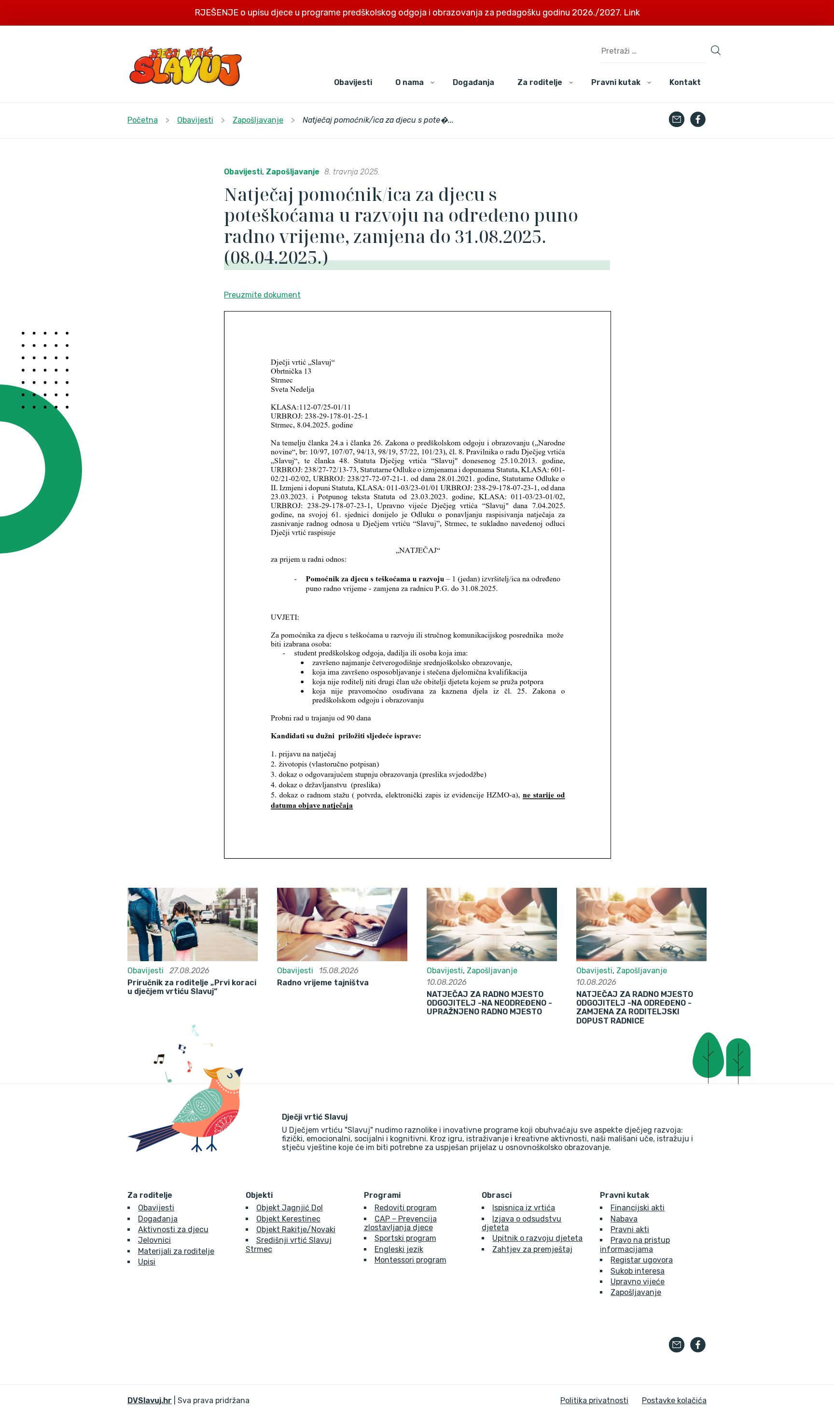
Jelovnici (154, 1240)
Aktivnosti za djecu (173, 1229)
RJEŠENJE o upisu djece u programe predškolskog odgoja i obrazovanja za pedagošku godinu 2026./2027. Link (417, 12)
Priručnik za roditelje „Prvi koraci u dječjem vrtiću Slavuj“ (191, 987)
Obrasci (497, 1195)
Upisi (146, 1261)
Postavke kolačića (674, 1400)
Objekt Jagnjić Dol (289, 1207)
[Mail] (676, 120)
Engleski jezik (399, 1249)
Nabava (624, 1218)
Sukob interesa (638, 1271)
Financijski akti (638, 1207)
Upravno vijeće (638, 1281)
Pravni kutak (615, 82)
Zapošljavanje (293, 171)
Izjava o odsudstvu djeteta (521, 1223)
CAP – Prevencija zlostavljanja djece (400, 1223)
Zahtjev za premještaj (532, 1249)
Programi (382, 1195)
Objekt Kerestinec (288, 1218)
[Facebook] (698, 120)
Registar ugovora (642, 1260)
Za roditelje (539, 82)
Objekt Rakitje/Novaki (295, 1229)
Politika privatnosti (594, 1400)
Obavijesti (353, 82)
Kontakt (685, 82)
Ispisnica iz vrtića (523, 1207)
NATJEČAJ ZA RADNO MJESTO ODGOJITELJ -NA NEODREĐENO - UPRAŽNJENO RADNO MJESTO (489, 1003)
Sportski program (405, 1238)
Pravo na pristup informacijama (635, 1244)
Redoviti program (406, 1207)
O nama (409, 82)
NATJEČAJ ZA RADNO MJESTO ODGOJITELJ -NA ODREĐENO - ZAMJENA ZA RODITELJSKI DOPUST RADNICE (634, 1007)
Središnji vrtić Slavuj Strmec (289, 1244)
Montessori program (410, 1260)
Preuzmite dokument (262, 294)
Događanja (473, 82)
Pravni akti (630, 1229)
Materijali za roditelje (176, 1251)
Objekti (259, 1195)
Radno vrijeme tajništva (323, 983)
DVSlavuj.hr (149, 1400)
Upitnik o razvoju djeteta (537, 1238)
